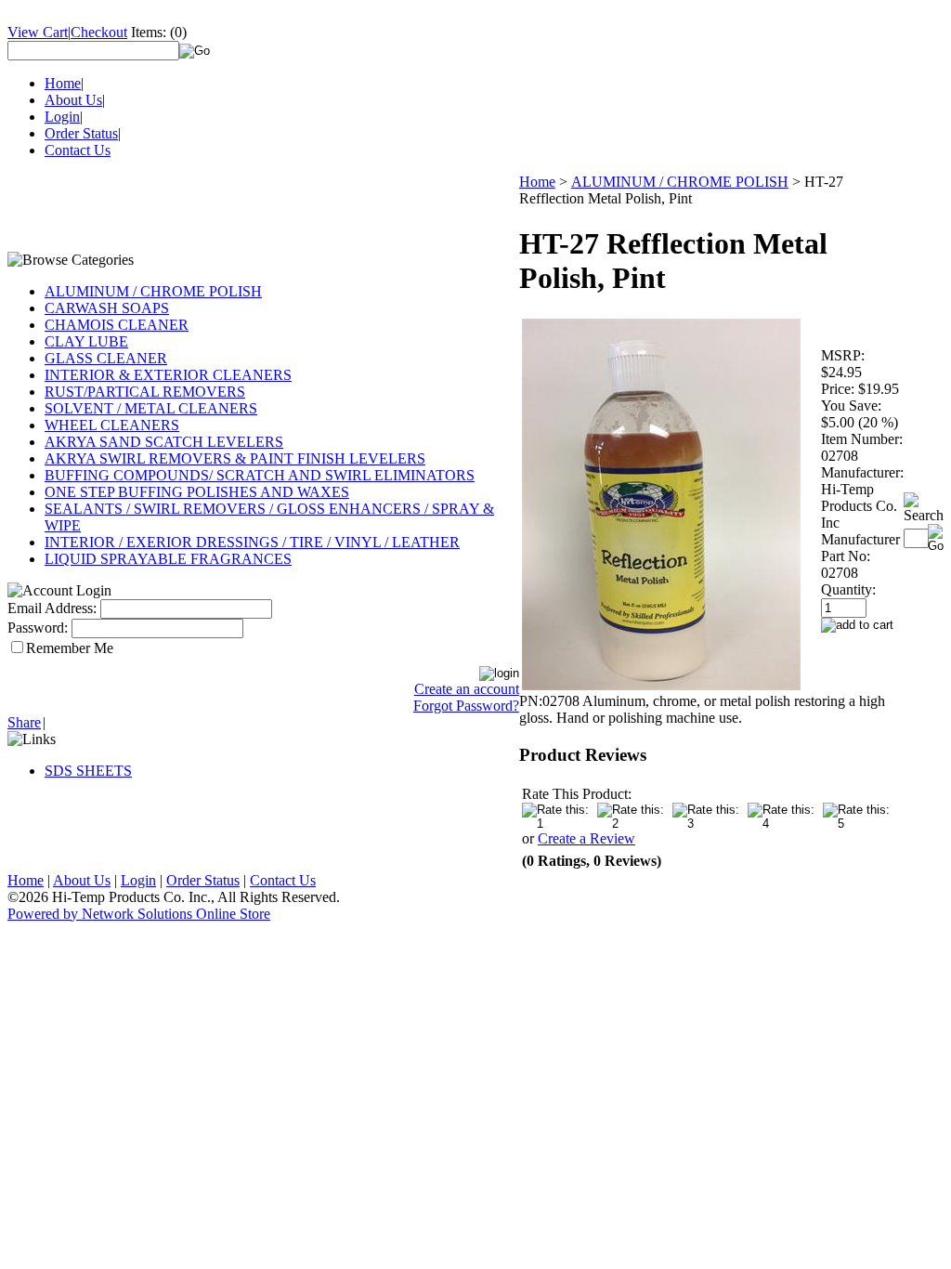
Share (24, 722)
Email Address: (52, 608)
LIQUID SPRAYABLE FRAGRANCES (168, 559)
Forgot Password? (466, 705)
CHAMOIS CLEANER (117, 325)
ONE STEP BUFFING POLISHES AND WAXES (197, 492)
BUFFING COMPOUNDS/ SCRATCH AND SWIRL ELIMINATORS (260, 475)
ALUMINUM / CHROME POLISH (153, 291)
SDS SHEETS (88, 770)
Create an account (466, 689)
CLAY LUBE (86, 341)
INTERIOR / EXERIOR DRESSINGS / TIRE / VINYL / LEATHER (252, 542)
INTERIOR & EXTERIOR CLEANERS (168, 375)
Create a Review (586, 838)
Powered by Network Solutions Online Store (138, 914)
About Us (73, 100)
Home (63, 83)
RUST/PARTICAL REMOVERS (145, 391)
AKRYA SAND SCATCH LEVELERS (164, 442)
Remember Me (69, 648)
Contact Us (78, 150)
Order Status (81, 133)
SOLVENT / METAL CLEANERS (151, 408)
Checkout (99, 32)
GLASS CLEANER (106, 358)
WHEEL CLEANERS (112, 425)
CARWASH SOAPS (107, 308)
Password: (37, 627)
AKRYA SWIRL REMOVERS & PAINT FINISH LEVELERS (235, 458)
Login (62, 116)
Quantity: (848, 589)
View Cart (37, 32)
